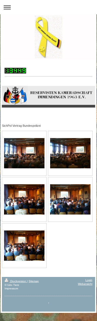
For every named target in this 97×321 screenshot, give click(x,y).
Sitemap (34, 281)
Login (88, 280)
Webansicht (85, 283)
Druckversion (18, 281)
